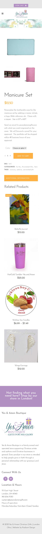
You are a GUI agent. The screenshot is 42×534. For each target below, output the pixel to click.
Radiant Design (28, 528)
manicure (12, 169)
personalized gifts (28, 169)
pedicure (19, 169)
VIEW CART (19, 5)
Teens (36, 167)
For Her (18, 167)
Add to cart (23, 156)
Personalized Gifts (27, 167)
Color (7, 148)
